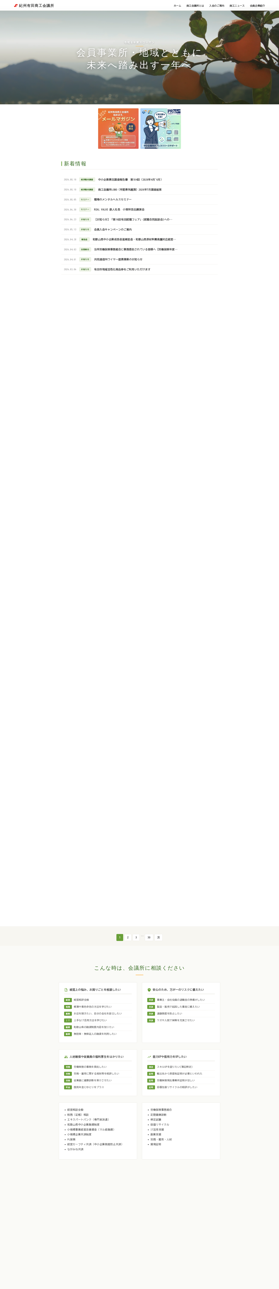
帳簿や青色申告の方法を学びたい (93, 1007)
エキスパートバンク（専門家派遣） (88, 1119)
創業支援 (155, 1134)
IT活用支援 (157, 1129)
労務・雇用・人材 (161, 1139)
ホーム (177, 6)
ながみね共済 (75, 1149)
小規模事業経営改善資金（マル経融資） (91, 1129)
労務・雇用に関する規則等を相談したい (96, 1073)
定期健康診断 (158, 1114)
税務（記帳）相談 (78, 1114)
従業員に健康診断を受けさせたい (93, 1080)
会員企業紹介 (257, 6)
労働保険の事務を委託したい (90, 1067)
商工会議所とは (195, 6)
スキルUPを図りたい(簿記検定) (175, 1067)
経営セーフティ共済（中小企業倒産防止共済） (95, 1144)
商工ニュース (237, 6)
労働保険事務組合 (161, 1109)
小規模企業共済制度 (79, 1134)
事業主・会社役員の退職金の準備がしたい (181, 1000)
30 (149, 937)
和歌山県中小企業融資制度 (83, 1124)
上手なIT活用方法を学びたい (90, 1020)
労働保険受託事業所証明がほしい (176, 1080)
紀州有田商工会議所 (36, 6)
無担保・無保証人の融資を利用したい (95, 1034)
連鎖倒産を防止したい (169, 1013)
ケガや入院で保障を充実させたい (176, 1020)
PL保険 (71, 1139)
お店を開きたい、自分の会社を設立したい (98, 1013)
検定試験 (155, 1119)
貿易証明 (155, 1144)
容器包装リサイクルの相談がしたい (177, 1087)
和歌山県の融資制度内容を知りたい (94, 1027)
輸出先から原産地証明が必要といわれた (179, 1073)
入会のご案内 (216, 6)
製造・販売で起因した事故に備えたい (178, 1007)
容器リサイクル (159, 1124)
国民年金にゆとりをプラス (89, 1087)
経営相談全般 (81, 1000)
